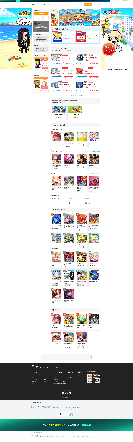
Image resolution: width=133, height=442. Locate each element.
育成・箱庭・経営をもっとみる (92, 128)
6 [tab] (75, 25)
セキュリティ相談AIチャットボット (74, 407)
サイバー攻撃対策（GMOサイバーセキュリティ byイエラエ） (48, 409)
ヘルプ (55, 377)
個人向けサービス (88, 436)
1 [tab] (67, 25)
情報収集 (74, 436)
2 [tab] (69, 25)
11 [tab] (83, 25)
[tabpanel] (75, 17)
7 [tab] (76, 25)
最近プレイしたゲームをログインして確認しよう (41, 49)
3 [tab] (70, 25)
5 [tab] (73, 25)
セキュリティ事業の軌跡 (84, 408)
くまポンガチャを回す (41, 90)
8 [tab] (78, 25)
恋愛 (88, 198)
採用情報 (70, 377)
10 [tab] (81, 25)
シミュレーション (48, 375)
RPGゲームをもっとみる (93, 173)
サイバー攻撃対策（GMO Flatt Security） (66, 409)
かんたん (73, 203)
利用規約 (56, 379)
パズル (45, 377)
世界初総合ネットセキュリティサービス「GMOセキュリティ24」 (41, 407)
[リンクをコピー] (70, 393)
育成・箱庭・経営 (36, 375)
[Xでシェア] (63, 393)
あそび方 (56, 375)
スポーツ (56, 203)
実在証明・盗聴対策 (34, 409)
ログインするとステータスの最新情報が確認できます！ (41, 26)
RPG (33, 377)
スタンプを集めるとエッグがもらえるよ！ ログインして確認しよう (41, 39)
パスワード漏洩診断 (56, 407)
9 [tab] (79, 25)
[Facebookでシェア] (66, 393)
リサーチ (70, 436)
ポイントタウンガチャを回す (41, 70)
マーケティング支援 (64, 436)
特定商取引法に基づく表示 (60, 383)
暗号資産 (83, 436)
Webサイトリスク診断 (64, 407)
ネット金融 (78, 436)
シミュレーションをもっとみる (92, 151)
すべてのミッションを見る (75, 95)
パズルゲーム (57, 198)
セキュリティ (58, 436)
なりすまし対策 (76, 409)
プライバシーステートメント (60, 381)
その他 (88, 203)
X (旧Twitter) (80, 375)
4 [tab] (72, 25)
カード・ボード (74, 198)
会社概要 (70, 375)
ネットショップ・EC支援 (44, 436)
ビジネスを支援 (51, 436)
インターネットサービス (35, 436)
